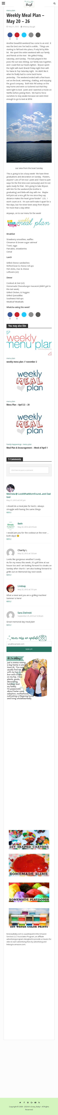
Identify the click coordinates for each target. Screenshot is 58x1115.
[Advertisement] (26, 810)
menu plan (10, 10)
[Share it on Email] (31, 37)
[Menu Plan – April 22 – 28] (29, 382)
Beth (20, 523)
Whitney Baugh (29, 26)
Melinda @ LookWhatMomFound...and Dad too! (28, 495)
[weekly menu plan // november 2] (29, 342)
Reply (8, 512)
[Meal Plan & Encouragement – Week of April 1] (29, 425)
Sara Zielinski (25, 612)
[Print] (38, 37)
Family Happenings (13, 444)
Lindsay (22, 586)
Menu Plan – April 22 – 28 (18, 404)
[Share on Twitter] (24, 37)
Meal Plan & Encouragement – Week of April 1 (27, 447)
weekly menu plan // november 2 (21, 361)
